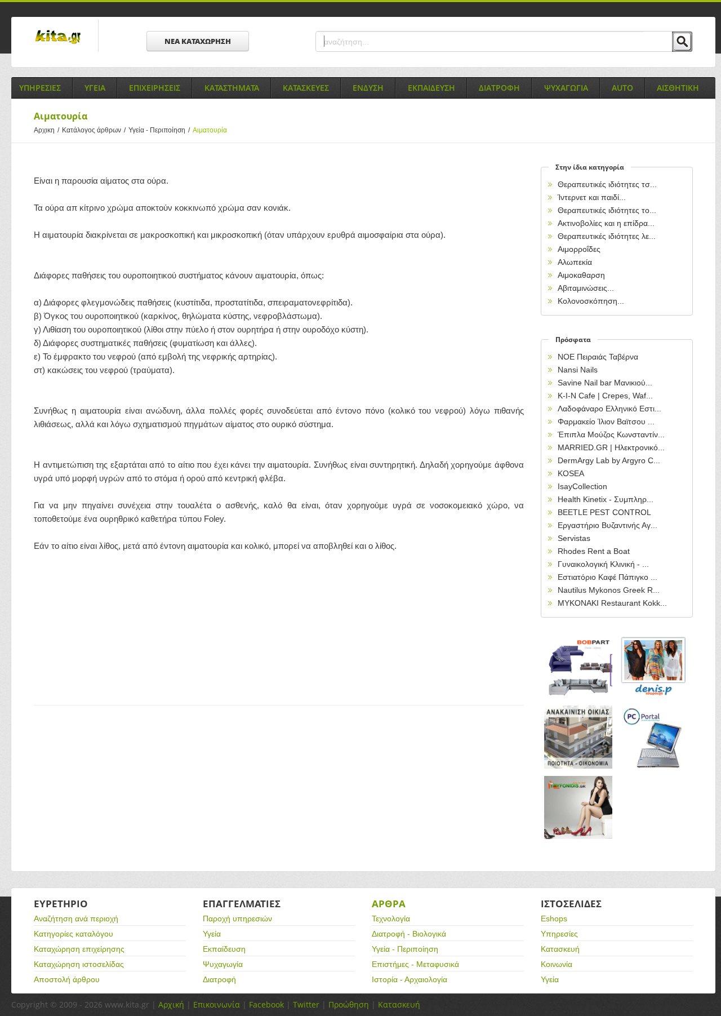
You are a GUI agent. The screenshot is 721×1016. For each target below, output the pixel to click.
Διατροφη (499, 87)
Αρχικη (46, 130)
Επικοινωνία (216, 1004)
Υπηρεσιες (40, 87)
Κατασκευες (306, 87)
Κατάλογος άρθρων (94, 130)
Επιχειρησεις (154, 87)
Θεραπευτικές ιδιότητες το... (607, 210)
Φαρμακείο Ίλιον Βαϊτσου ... (606, 421)
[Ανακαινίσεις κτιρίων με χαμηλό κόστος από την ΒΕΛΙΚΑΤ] (578, 737)
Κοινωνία (556, 964)
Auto (622, 87)
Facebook (266, 1004)
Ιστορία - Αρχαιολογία (409, 979)
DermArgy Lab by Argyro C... (609, 460)
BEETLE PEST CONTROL (604, 512)
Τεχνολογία (391, 918)
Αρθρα (389, 903)
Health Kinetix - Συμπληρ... (605, 499)
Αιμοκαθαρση (581, 274)
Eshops (554, 918)
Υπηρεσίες (559, 933)
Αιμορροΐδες (579, 249)
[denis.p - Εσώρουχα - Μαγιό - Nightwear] (654, 667)
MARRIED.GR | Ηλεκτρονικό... (611, 447)
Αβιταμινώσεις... (586, 287)
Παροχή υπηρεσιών (237, 918)
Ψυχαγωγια (566, 87)
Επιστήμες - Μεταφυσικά (415, 964)
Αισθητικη (678, 87)
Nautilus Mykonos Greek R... (609, 589)
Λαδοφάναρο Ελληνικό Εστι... (609, 408)
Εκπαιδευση (431, 87)
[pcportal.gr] (654, 737)
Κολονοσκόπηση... (591, 300)
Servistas (574, 538)
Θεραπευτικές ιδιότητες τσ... (607, 184)
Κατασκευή (560, 948)
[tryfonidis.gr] (578, 808)
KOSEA (571, 473)
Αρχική (171, 1004)
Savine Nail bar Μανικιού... (605, 382)
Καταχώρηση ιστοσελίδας (79, 964)
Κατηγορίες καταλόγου (73, 933)
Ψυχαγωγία (223, 964)
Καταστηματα (231, 87)
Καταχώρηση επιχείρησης (79, 948)
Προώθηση (348, 1004)
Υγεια (94, 87)
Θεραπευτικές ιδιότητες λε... (607, 236)
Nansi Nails (578, 369)
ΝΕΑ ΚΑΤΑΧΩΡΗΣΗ (197, 41)
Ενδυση (368, 87)
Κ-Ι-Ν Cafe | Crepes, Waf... (605, 395)
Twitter (306, 1004)
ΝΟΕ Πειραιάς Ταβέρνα (598, 356)
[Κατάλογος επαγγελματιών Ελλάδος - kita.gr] (58, 33)
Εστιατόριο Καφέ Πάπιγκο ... (607, 577)
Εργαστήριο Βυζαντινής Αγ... (607, 525)
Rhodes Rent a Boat (594, 551)
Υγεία (212, 933)
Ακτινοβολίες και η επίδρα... (606, 223)
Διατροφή (219, 979)
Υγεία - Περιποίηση (159, 130)
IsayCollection (582, 486)
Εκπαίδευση (224, 948)
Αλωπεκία (575, 262)
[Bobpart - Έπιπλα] (578, 667)
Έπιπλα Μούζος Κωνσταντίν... (611, 434)
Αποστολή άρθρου (67, 979)
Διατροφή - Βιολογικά (409, 933)
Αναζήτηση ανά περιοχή (76, 918)
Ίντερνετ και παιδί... (592, 197)
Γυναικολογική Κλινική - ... (603, 564)
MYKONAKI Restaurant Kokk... (612, 602)
